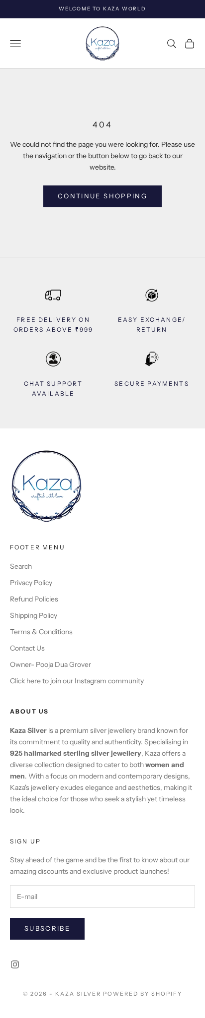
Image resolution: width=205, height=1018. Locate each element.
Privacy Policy (31, 582)
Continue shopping (102, 196)
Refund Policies (34, 599)
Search (21, 566)
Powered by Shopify (142, 993)
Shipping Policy (33, 615)
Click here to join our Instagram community (77, 680)
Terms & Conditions (41, 631)
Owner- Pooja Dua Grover (50, 664)
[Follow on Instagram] (15, 964)
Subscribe (47, 928)
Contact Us (27, 648)
